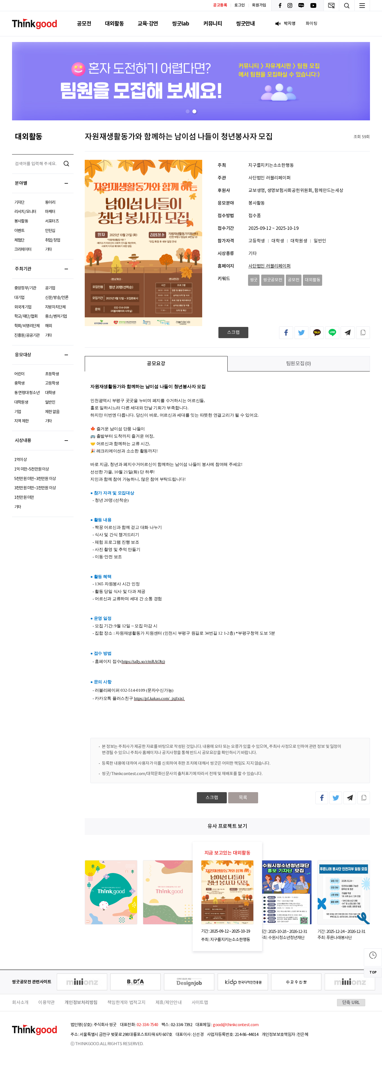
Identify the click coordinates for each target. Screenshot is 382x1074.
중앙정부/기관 (25, 288)
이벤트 (19, 230)
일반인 (50, 402)
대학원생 (21, 402)
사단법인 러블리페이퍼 (269, 266)
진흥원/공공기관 (27, 335)
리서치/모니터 (25, 211)
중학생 (19, 383)
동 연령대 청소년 (26, 392)
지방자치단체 (55, 307)
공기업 (50, 288)
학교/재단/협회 (26, 316)
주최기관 (23, 269)
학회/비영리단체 (27, 326)
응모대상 (23, 354)
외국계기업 (22, 307)
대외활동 (114, 23)
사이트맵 (200, 1002)
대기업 (19, 297)
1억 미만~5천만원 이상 (31, 469)
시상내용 (23, 440)
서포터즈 (52, 221)
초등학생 (52, 374)
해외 (48, 326)
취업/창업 (52, 240)
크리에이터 (22, 249)
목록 (243, 797)
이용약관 (46, 1002)
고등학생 (52, 383)
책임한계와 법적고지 (126, 1002)
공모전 (84, 23)
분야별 (21, 183)
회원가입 (259, 5)
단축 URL (351, 1002)
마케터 (50, 211)
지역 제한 (21, 421)
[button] (188, 111)
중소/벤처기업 (56, 316)
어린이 (19, 374)
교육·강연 (148, 23)
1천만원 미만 (24, 497)
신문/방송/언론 (57, 297)
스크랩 (233, 332)
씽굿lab (180, 23)
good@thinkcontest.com (235, 1024)
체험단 (19, 240)
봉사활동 (21, 221)
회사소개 (20, 1002)
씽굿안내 (245, 23)
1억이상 (20, 459)
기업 (17, 412)
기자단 (19, 202)
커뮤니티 (212, 23)
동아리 (50, 202)
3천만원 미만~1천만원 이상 (35, 488)
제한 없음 (52, 412)
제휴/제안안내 (168, 1002)
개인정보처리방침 (81, 1002)
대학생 (50, 392)
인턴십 (50, 230)
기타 (48, 249)
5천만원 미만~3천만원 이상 (35, 478)
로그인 (239, 5)
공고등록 (220, 5)
